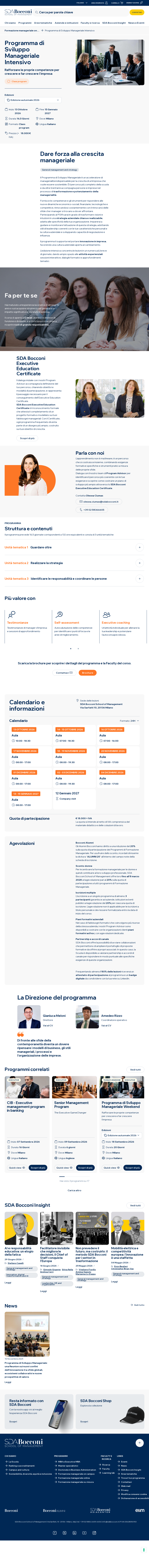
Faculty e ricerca (90, 22)
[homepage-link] (18, 12)
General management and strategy (19, 1269)
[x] (65, 1533)
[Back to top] (139, 1443)
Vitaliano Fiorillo (87, 1270)
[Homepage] (24, 1443)
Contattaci (137, 12)
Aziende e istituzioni (66, 22)
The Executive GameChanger (70, 1112)
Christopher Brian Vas (122, 1269)
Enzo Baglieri (121, 1266)
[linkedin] (74, 1533)
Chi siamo (10, 22)
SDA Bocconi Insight (114, 22)
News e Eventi (136, 22)
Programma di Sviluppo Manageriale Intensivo (31, 1544)
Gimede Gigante (52, 1270)
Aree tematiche (43, 22)
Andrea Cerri (47, 1272)
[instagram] (94, 1533)
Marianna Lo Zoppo (86, 1274)
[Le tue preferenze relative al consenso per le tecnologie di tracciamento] (144, 1550)
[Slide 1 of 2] (71, 649)
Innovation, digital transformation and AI (17, 1275)
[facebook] (55, 1533)
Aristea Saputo (83, 1272)
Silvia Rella (67, 1270)
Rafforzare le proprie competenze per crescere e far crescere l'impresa (120, 1116)
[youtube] (84, 1533)
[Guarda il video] (110, 398)
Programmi (24, 22)
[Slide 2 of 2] (78, 649)
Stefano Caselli (16, 1263)
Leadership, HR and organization (52, 1284)
